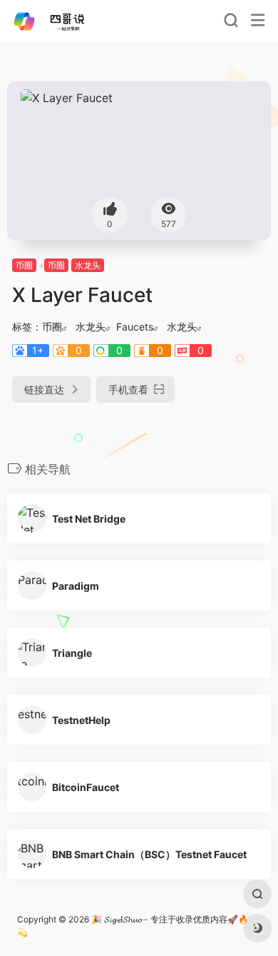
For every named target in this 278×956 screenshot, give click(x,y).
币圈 (24, 265)
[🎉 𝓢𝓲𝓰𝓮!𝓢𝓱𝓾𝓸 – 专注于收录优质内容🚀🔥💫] (59, 21)
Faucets (134, 327)
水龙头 (88, 265)
